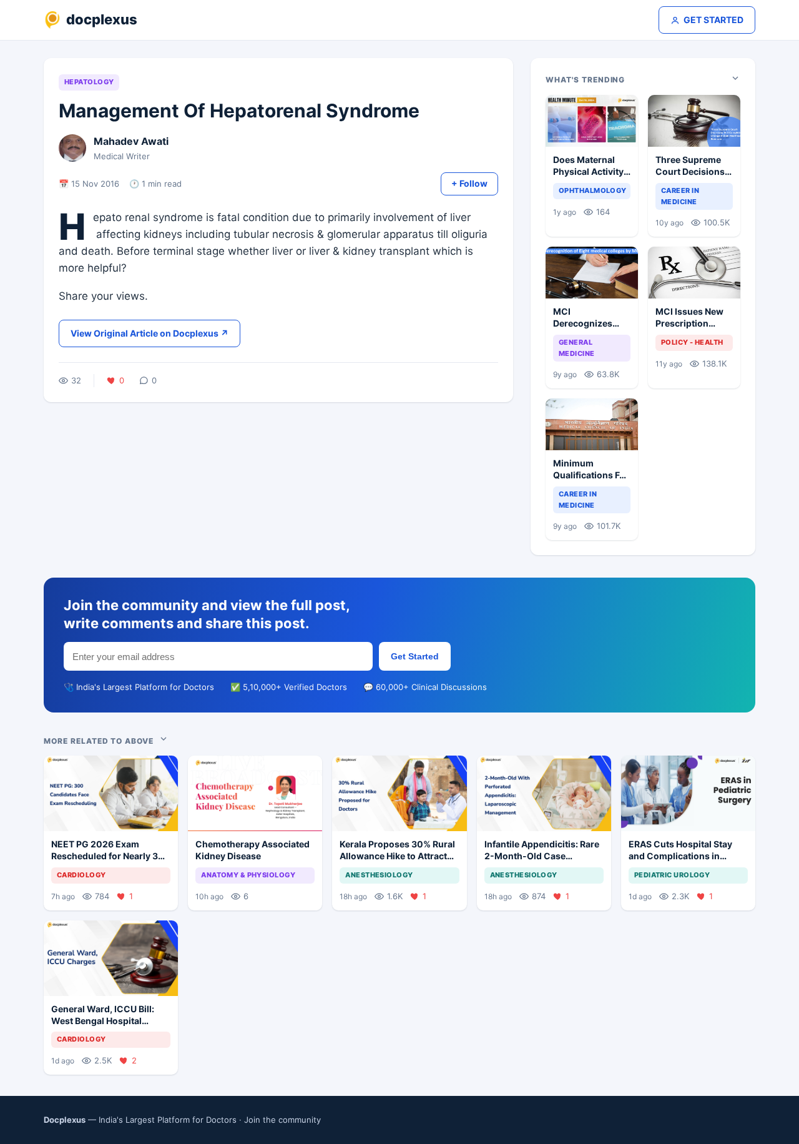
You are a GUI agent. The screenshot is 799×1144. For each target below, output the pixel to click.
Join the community (282, 1120)
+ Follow (469, 183)
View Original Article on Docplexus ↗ (149, 333)
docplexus (101, 19)
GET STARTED (713, 19)
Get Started (415, 656)
